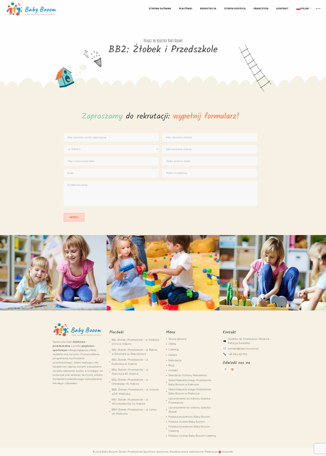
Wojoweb (227, 451)
